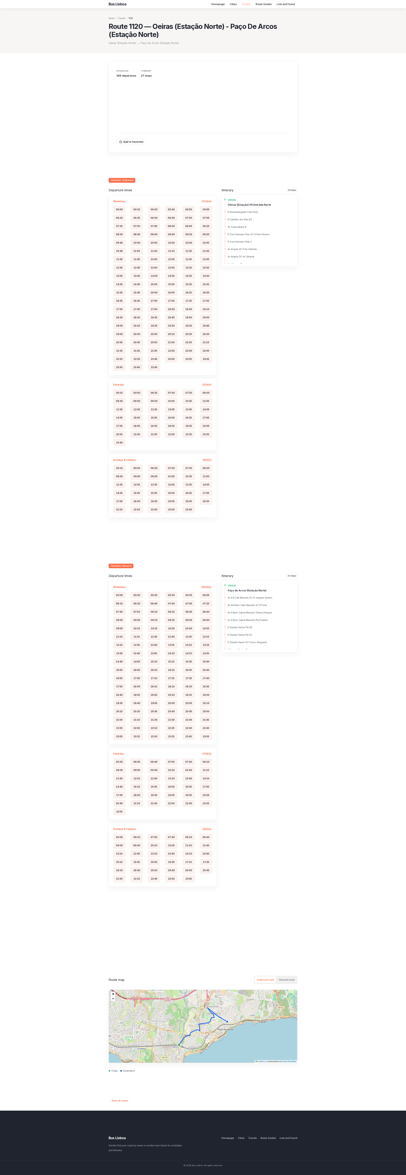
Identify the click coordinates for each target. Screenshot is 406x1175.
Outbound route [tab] (265, 980)
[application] (203, 1026)
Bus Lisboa (117, 1138)
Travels (246, 4)
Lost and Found (286, 4)
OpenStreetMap (289, 1061)
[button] (113, 994)
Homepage (218, 4)
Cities (233, 4)
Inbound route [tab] (287, 980)
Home (112, 18)
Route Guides (264, 4)
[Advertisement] (203, 104)
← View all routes (118, 1100)
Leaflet (260, 1061)
